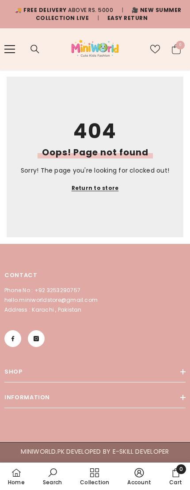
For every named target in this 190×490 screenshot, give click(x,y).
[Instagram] (36, 338)
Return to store (95, 188)
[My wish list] (155, 49)
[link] (52, 476)
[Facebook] (12, 338)
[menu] (9, 49)
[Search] (35, 49)
